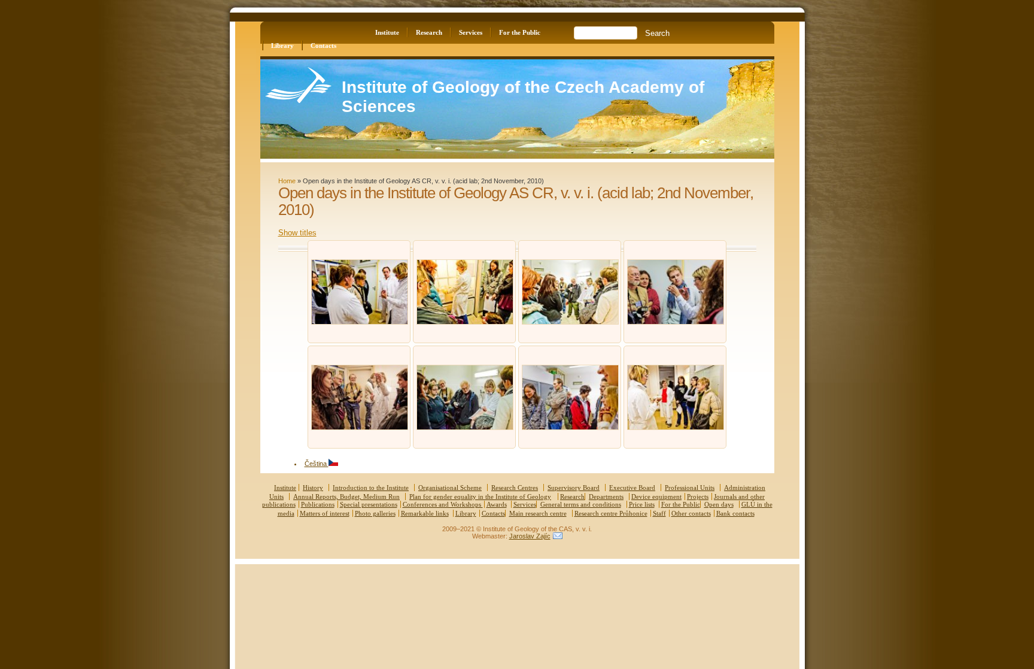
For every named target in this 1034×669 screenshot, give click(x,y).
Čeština (317, 463)
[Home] (298, 100)
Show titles (297, 232)
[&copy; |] (359, 321)
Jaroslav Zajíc (530, 536)
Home (287, 180)
